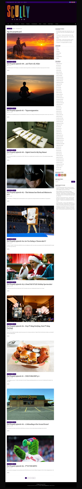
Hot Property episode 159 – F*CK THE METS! (22, 466)
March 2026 (58, 72)
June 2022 (58, 148)
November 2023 (59, 119)
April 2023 (58, 131)
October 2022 (58, 141)
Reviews (22, 23)
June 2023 (58, 128)
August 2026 (58, 63)
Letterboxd (25, 2)
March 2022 (58, 153)
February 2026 (58, 73)
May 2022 (58, 150)
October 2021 (58, 162)
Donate (57, 23)
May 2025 (58, 89)
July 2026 (58, 65)
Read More (8, 70)
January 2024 (58, 116)
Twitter (16, 2)
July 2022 (58, 147)
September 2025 (59, 82)
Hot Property (9, 61)
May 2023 (58, 130)
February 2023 (58, 135)
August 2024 (58, 104)
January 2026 (58, 75)
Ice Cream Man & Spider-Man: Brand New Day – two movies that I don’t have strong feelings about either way (65, 32)
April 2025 (58, 90)
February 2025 (58, 94)
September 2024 (59, 102)
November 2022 (59, 140)
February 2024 (58, 114)
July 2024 (58, 106)
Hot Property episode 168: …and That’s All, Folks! (23, 64)
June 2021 (58, 169)
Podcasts (28, 23)
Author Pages (50, 23)
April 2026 (58, 70)
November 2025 (59, 78)
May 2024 (58, 109)
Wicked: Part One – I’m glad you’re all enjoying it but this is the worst (65, 200)
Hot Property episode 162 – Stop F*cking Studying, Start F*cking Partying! (28, 327)
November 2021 (59, 160)
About (40, 23)
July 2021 (58, 167)
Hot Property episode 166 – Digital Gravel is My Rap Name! (27, 152)
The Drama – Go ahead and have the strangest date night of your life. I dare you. (65, 194)
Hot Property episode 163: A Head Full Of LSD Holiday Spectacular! (29, 284)
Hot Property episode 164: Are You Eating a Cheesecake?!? (26, 241)
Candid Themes (51, 485)
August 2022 (58, 145)
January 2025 (58, 95)
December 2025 (59, 77)
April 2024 (58, 111)
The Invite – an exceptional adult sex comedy (64, 42)
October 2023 (58, 121)
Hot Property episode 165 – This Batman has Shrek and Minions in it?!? (29, 193)
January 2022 (58, 157)
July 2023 (58, 126)
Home (12, 23)
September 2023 (59, 123)
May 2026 (58, 68)
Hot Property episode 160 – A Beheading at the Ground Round (28, 424)
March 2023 (58, 133)
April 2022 (58, 152)
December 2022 (59, 138)
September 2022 (59, 143)
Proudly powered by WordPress (32, 485)
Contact (44, 23)
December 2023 (59, 118)
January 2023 (58, 136)
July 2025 (58, 85)
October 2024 (58, 101)
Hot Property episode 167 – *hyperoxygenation (22, 110)
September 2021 (59, 164)
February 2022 (58, 155)
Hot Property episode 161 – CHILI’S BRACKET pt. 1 (23, 376)
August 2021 (58, 165)
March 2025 (58, 92)
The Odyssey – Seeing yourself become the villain (64, 35)
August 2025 (58, 84)
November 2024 (59, 99)
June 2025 (58, 87)
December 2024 (59, 97)
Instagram (18, 2)
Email (22, 2)
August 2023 (58, 124)
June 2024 (58, 107)
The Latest (17, 23)
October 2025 (58, 80)
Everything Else (34, 23)
